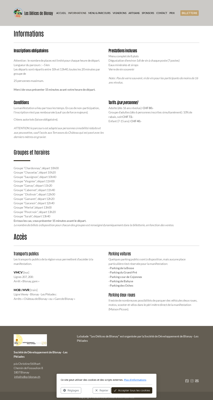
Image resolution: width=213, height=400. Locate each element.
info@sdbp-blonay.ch (27, 377)
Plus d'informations (135, 379)
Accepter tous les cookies (134, 390)
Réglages (73, 390)
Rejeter (104, 390)
